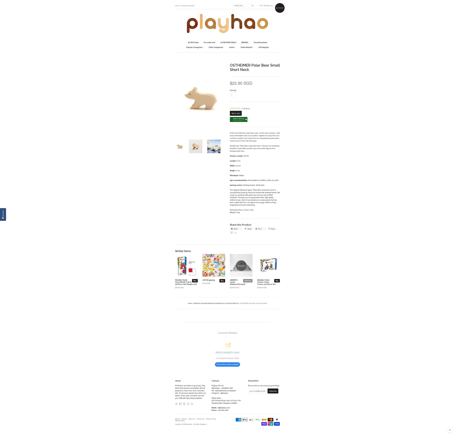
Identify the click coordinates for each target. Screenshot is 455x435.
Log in (177, 5)
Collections (196, 303)
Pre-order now (209, 42)
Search (177, 419)
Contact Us (200, 419)
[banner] (227, 23)
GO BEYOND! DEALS (228, 42)
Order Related (246, 47)
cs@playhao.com (223, 407)
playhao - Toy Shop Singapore (196, 424)
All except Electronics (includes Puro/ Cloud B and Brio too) (220, 303)
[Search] (252, 5)
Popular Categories (194, 47)
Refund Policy (180, 420)
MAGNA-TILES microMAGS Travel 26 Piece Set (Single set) (186, 282)
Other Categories (216, 47)
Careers (184, 419)
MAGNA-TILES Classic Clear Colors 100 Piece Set (266, 282)
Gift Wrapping (208, 280)
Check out (269, 5)
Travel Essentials (260, 42)
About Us (192, 419)
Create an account (188, 5)
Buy (194, 280)
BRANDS (244, 42)
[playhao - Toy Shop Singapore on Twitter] (176, 403)
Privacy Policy (211, 419)
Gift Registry (263, 47)
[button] (238, 119)
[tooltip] (246, 119)
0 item (261, 5)
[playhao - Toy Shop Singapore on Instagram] (184, 403)
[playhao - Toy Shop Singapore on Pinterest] (188, 403)
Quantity (233, 90)
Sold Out (248, 280)
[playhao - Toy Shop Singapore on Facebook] (180, 403)
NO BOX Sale (193, 42)
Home (231, 47)
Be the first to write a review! (227, 364)
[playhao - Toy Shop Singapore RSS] (192, 403)
